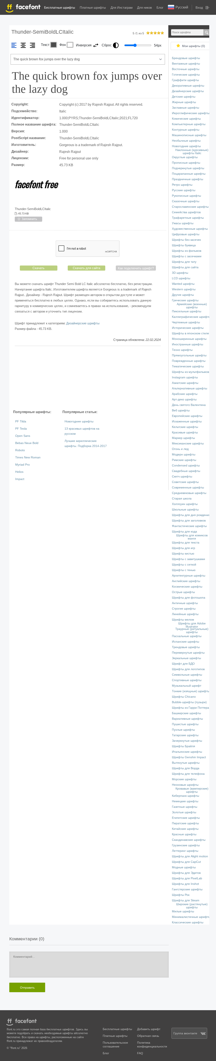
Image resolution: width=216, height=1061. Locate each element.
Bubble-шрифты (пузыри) (189, 702)
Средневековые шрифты (189, 493)
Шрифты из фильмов (186, 250)
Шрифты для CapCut (186, 861)
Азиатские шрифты (185, 383)
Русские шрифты (183, 190)
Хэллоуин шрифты (185, 504)
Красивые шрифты (185, 432)
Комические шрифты (186, 118)
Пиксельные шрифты (186, 311)
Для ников (144, 7)
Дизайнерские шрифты (83, 323)
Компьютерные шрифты (188, 124)
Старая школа (182, 498)
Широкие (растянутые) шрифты (192, 906)
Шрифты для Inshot (185, 883)
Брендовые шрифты (186, 58)
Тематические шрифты (188, 366)
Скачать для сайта (86, 268)
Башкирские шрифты (186, 713)
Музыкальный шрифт (186, 685)
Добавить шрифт (148, 1029)
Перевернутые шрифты (188, 652)
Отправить (27, 987)
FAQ (140, 1053)
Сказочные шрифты (185, 201)
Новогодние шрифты (79, 421)
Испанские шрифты (185, 641)
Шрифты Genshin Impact (189, 757)
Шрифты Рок (180, 894)
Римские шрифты (184, 460)
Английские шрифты (186, 581)
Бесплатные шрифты (59, 7)
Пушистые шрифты (185, 724)
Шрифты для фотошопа (188, 597)
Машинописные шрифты (189, 135)
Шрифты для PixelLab (187, 878)
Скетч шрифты (182, 476)
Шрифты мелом (183, 619)
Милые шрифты (183, 911)
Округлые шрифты (185, 157)
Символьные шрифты (187, 674)
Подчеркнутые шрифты (188, 168)
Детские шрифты (183, 96)
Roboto (20, 450)
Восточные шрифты (185, 69)
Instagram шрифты (185, 377)
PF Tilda (20, 421)
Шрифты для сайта (185, 267)
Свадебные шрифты (186, 471)
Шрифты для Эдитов (186, 872)
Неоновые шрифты (185, 784)
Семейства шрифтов (186, 212)
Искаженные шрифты (187, 421)
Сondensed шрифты (186, 465)
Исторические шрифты (188, 327)
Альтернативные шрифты (189, 388)
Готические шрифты (186, 74)
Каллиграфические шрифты (191, 316)
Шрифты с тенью (184, 570)
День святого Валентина (189, 405)
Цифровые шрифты (185, 234)
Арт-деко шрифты (184, 399)
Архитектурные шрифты (188, 575)
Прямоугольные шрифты (189, 355)
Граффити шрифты (185, 80)
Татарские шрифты (185, 735)
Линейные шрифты (185, 614)
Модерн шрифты (183, 454)
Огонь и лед (180, 449)
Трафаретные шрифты (188, 217)
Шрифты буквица (184, 245)
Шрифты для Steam (185, 900)
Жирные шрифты (184, 102)
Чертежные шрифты (186, 322)
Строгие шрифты (184, 608)
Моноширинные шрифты (189, 338)
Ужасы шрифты (182, 223)
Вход (199, 7)
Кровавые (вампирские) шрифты (192, 790)
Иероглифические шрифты (190, 113)
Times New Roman (27, 457)
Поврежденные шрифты (188, 360)
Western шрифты (184, 289)
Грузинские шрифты (186, 845)
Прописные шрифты (186, 162)
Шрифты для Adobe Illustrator (192, 625)
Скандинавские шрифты (188, 839)
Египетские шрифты (186, 817)
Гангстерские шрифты (187, 889)
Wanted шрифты (183, 283)
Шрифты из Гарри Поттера (190, 707)
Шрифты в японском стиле (190, 333)
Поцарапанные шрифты (188, 173)
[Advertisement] (87, 377)
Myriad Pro (22, 464)
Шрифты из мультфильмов (190, 371)
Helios (19, 471)
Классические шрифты (187, 922)
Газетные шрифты (184, 806)
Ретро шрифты (182, 184)
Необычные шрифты (186, 140)
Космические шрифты (187, 586)
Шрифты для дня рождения (191, 515)
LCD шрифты (181, 278)
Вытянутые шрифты (186, 762)
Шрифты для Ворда (185, 768)
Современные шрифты (188, 487)
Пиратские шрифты (185, 823)
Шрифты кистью (183, 553)
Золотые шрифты (184, 812)
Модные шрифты (184, 867)
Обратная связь (148, 1035)
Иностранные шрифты (187, 344)
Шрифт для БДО (183, 663)
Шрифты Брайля (183, 746)
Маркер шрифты (183, 438)
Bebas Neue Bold (26, 443)
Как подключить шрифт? (136, 268)
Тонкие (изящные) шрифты (191, 691)
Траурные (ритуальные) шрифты (191, 630)
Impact (19, 479)
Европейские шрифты (187, 416)
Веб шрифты (181, 410)
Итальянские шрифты (187, 751)
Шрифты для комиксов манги (192, 537)
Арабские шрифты (184, 394)
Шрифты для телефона (188, 773)
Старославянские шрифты (190, 206)
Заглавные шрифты (185, 107)
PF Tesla (21, 428)
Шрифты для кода (184, 531)
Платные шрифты (93, 7)
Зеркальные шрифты (186, 658)
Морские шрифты (184, 779)
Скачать (38, 268)
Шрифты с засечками (186, 256)
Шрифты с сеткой (184, 564)
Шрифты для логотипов (188, 669)
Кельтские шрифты (185, 427)
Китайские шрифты (185, 828)
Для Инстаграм (121, 7)
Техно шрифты (182, 349)
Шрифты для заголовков (189, 520)
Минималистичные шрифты (191, 917)
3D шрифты (180, 272)
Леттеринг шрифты (185, 850)
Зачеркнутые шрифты (187, 740)
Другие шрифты (183, 294)
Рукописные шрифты (186, 195)
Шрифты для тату (184, 261)
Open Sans (22, 435)
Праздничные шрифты (187, 179)
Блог (160, 7)
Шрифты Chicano (184, 696)
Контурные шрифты (185, 129)
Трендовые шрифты (186, 647)
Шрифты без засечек (186, 239)
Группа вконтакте (185, 1033)
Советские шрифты (185, 482)
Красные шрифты (184, 834)
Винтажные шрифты (186, 63)
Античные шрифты (185, 603)
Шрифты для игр (183, 548)
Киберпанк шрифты (185, 795)
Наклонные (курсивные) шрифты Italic (191, 151)
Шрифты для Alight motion (190, 856)
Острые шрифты (183, 592)
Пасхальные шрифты (186, 636)
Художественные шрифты (190, 228)
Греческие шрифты (185, 300)
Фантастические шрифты (189, 526)
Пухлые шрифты (183, 729)
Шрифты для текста (185, 542)
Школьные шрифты (185, 509)
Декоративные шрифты (188, 85)
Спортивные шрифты (186, 680)
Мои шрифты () (193, 46)
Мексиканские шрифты (188, 443)
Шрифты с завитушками (188, 559)
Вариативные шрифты (187, 718)
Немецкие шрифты (185, 801)
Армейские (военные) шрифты (192, 306)
